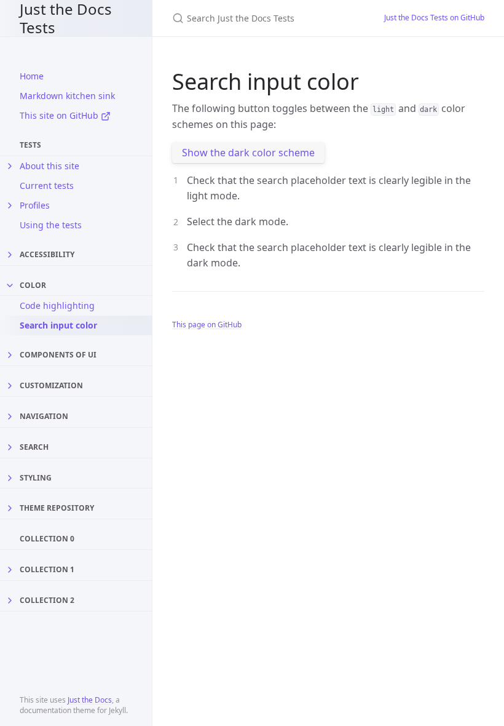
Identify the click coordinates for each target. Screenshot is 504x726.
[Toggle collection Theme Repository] (10, 508)
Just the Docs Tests (66, 18)
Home (32, 76)
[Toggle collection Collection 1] (10, 570)
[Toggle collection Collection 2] (10, 600)
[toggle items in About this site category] (10, 166)
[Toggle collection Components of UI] (10, 355)
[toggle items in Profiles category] (10, 205)
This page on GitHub (207, 324)
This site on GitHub (60, 115)
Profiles (35, 205)
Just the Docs (90, 700)
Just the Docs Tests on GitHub (434, 17)
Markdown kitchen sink (67, 96)
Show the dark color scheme (248, 152)
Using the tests (51, 225)
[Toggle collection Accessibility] (10, 255)
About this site (49, 166)
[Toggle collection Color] (10, 285)
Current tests (47, 185)
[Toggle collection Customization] (10, 386)
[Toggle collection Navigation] (10, 416)
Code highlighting (57, 305)
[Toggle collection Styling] (10, 478)
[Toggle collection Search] (10, 447)
